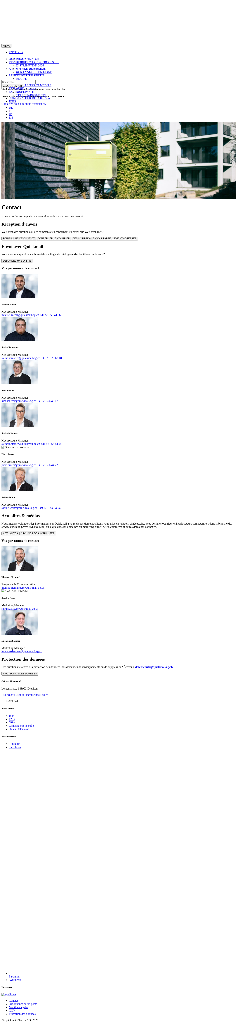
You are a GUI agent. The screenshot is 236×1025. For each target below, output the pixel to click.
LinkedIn (14, 743)
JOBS (12, 101)
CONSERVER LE (54, 238)
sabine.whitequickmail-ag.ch (19, 507)
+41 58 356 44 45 (51, 443)
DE (11, 107)
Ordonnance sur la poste (23, 1003)
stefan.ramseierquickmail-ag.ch (21, 358)
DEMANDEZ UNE (17, 260)
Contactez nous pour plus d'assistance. (23, 103)
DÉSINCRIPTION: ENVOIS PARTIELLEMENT (104, 238)
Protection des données (22, 1013)
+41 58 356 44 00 (11, 694)
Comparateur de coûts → (23, 725)
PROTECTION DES (20, 673)
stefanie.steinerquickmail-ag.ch (21, 443)
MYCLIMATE (25, 92)
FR (11, 110)
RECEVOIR (16, 62)
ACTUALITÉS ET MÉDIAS (33, 85)
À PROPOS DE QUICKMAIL (27, 68)
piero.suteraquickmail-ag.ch (19, 465)
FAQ (12, 719)
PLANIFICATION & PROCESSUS (37, 62)
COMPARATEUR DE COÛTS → (29, 98)
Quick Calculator (19, 729)
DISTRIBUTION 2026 (30, 65)
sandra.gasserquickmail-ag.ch (19, 608)
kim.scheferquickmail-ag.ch (19, 400)
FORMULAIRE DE (19, 238)
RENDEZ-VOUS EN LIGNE (34, 72)
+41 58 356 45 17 (47, 400)
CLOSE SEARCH (12, 86)
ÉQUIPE (21, 78)
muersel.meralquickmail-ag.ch (20, 315)
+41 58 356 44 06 (50, 315)
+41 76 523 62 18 (51, 358)
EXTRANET (17, 91)
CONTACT (23, 72)
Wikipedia (15, 979)
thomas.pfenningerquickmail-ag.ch (22, 587)
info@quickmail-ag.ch (35, 694)
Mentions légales (18, 1007)
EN (11, 117)
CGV (12, 1010)
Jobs (11, 715)
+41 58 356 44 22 (47, 465)
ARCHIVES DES (37, 533)
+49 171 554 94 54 (49, 507)
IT (10, 114)
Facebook (15, 747)
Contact (13, 1000)
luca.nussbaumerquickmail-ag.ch (21, 651)
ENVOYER (16, 52)
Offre (12, 722)
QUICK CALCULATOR (24, 58)
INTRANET (16, 88)
